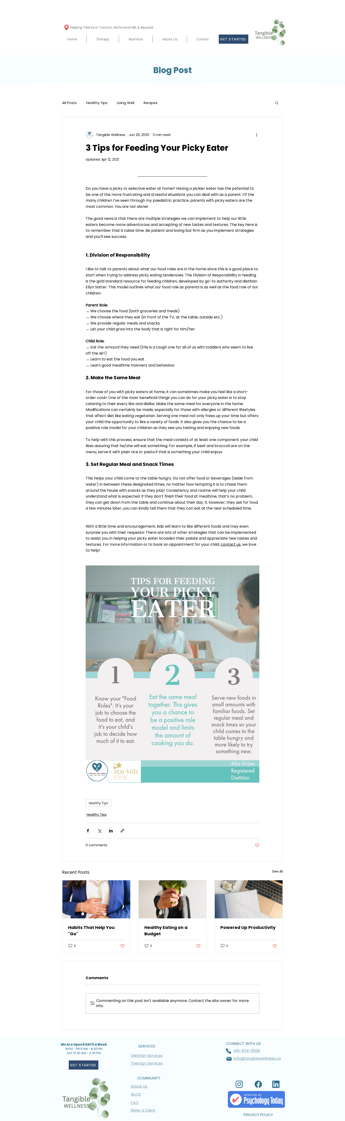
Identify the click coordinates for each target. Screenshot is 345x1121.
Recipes (150, 102)
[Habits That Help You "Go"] (96, 899)
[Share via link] (122, 830)
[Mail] (229, 1059)
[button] (103, 39)
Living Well (125, 102)
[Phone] (229, 1051)
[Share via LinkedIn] (111, 830)
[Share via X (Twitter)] (99, 830)
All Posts (69, 102)
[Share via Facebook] (88, 830)
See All (277, 871)
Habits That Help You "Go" (91, 930)
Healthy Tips (96, 102)
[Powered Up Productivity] (249, 899)
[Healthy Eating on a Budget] (173, 899)
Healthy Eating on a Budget (166, 930)
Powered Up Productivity (248, 927)
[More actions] (256, 135)
